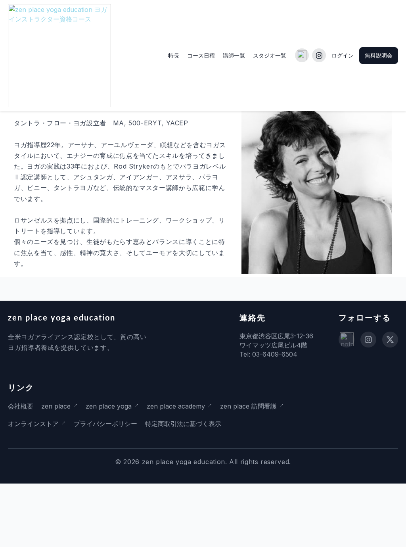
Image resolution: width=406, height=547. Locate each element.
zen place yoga (109, 406)
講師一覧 (234, 55)
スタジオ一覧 (269, 55)
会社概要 (20, 406)
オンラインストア (33, 424)
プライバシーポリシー (105, 424)
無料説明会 (379, 55)
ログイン (342, 55)
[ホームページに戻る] (59, 55)
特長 (173, 55)
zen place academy (176, 406)
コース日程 (201, 55)
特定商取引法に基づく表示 (183, 424)
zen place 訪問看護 (248, 406)
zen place (56, 406)
